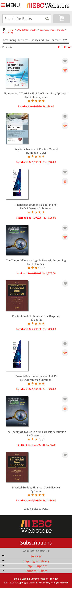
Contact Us (42, 550)
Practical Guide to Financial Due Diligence (36, 316)
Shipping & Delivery (36, 561)
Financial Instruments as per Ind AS (36, 204)
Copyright (22, 582)
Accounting (8, 32)
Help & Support (36, 566)
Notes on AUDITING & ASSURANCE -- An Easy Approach (36, 93)
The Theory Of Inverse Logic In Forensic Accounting (36, 260)
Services (36, 556)
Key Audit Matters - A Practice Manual (36, 149)
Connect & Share (36, 571)
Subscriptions (36, 543)
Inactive (33, 30)
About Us (28, 550)
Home (11, 30)
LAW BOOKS (22, 30)
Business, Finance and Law (52, 30)
